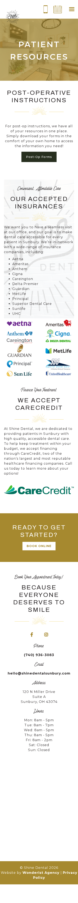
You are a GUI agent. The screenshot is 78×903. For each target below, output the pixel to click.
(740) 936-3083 (39, 655)
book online (39, 546)
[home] (12, 17)
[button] (71, 9)
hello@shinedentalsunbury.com (39, 673)
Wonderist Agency (40, 873)
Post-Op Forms (39, 157)
